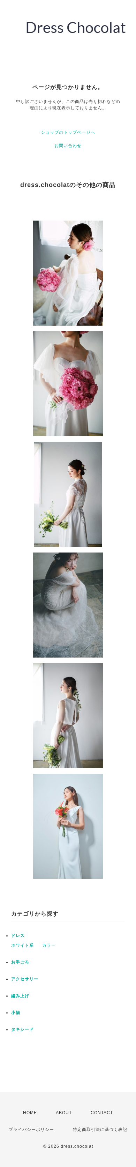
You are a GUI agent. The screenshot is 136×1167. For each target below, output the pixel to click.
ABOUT (64, 1112)
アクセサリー (24, 979)
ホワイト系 (22, 945)
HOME (30, 1112)
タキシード (22, 1029)
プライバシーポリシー (31, 1129)
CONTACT (102, 1112)
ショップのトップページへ (68, 132)
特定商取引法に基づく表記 (100, 1129)
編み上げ (20, 995)
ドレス (18, 935)
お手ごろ (20, 962)
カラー (49, 945)
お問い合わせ (68, 145)
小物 (15, 1012)
